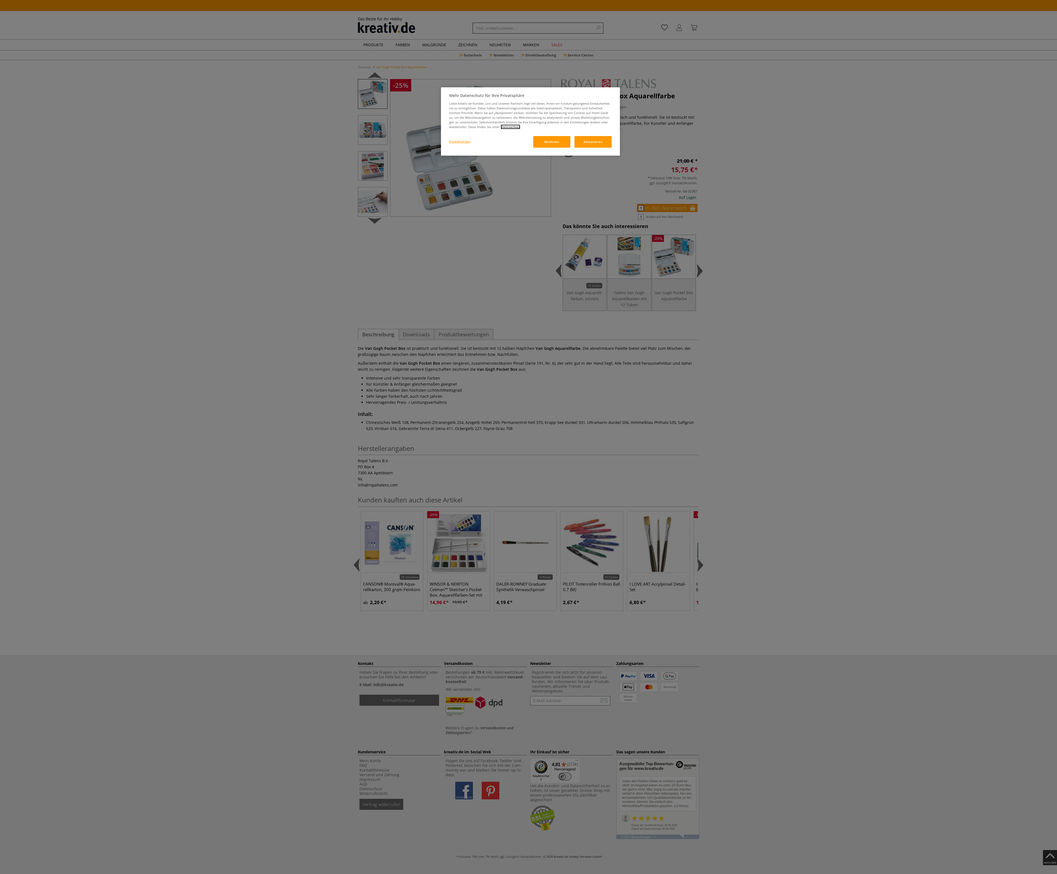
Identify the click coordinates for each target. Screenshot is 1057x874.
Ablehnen (551, 142)
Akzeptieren (593, 142)
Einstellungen (459, 141)
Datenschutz (510, 127)
